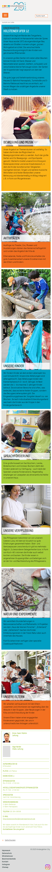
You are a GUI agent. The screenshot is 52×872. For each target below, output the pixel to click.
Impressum (6, 850)
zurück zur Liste (8, 22)
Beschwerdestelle (9, 859)
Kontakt (5, 862)
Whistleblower (7, 856)
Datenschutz (7, 853)
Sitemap (5, 867)
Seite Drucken (10, 840)
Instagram (6, 864)
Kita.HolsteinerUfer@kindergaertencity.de (19, 819)
